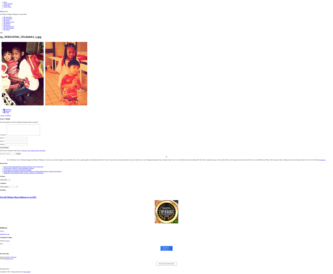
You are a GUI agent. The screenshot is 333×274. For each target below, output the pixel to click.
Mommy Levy (4, 11)
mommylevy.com (4, 234)
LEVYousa (13, 257)
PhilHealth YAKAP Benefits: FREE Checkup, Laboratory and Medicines (23, 173)
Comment (3, 135)
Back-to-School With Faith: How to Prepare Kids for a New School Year (23, 166)
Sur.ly (8, 241)
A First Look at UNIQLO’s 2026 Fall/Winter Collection (18, 168)
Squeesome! (27, 272)
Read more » (322, 160)
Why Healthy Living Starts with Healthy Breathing (17, 170)
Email (2, 141)
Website (2, 144)
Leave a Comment (6, 115)
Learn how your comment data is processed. (33, 150)
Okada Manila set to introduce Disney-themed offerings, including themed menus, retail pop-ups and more (32, 171)
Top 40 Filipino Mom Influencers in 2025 (18, 197)
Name (2, 138)
